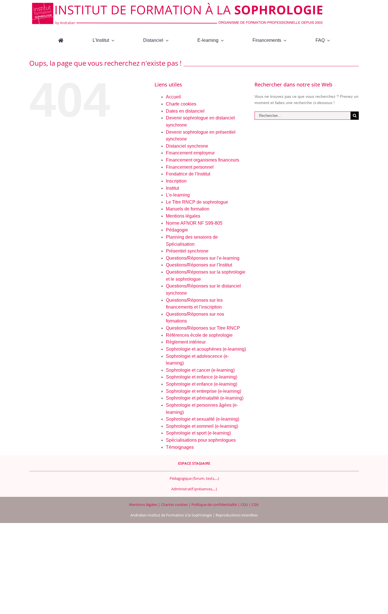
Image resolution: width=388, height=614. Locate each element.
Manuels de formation (187, 208)
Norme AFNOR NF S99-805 (194, 223)
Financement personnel (190, 167)
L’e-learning (178, 195)
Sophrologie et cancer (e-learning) (200, 370)
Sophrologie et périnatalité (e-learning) (204, 398)
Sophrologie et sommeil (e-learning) (202, 426)
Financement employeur (190, 152)
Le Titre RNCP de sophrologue (197, 202)
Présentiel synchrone (187, 251)
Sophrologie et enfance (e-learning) (201, 377)
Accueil (173, 96)
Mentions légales (183, 216)
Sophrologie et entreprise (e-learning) (203, 391)
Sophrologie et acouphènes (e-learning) (206, 349)
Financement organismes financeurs (202, 160)
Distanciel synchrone (187, 146)
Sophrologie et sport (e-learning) (198, 433)
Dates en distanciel (185, 111)
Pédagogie (177, 230)
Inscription (176, 181)
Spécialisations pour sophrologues (201, 440)
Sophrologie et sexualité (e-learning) (202, 419)
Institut (172, 188)
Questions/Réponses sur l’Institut (199, 264)
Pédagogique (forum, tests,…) (194, 478)
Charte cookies (181, 104)
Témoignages (180, 447)
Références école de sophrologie (199, 335)
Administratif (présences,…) (194, 488)
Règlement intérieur (186, 342)
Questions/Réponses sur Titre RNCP (203, 328)
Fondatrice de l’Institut (188, 173)
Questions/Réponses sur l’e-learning (202, 258)
